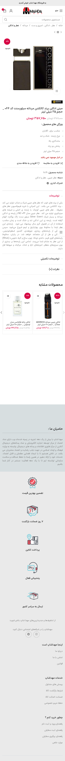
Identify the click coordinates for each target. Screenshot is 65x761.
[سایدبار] (61, 232)
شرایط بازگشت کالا (54, 690)
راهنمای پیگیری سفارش (52, 736)
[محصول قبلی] (61, 32)
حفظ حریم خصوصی (53, 703)
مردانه (25, 25)
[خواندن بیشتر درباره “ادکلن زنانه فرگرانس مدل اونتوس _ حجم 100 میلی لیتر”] (8, 296)
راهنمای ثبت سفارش (53, 730)
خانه (61, 25)
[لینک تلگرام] (48, 183)
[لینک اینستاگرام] (36, 634)
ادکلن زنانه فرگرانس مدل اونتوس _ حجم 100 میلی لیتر (18, 323)
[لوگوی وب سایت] (32, 10)
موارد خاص (57, 742)
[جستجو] (5, 19)
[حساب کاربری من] (11, 11)
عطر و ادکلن (13, 25)
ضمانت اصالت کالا (54, 697)
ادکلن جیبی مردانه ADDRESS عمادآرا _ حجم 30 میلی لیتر (48, 323)
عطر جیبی (52, 177)
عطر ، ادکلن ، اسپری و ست (43, 25)
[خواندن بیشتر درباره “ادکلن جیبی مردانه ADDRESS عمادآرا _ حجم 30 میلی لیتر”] (38, 296)
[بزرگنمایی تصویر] (56, 91)
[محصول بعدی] (54, 32)
